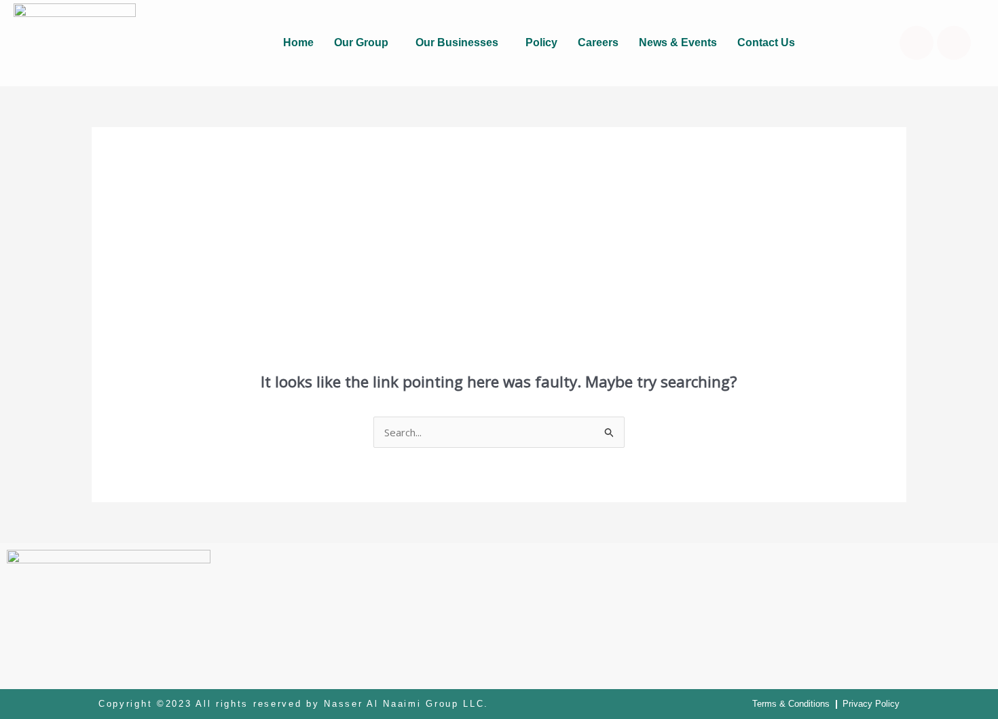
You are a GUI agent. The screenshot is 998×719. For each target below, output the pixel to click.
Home (298, 42)
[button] (364, 42)
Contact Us (766, 42)
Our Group (361, 42)
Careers (598, 42)
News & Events (678, 42)
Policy (541, 42)
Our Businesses (456, 42)
